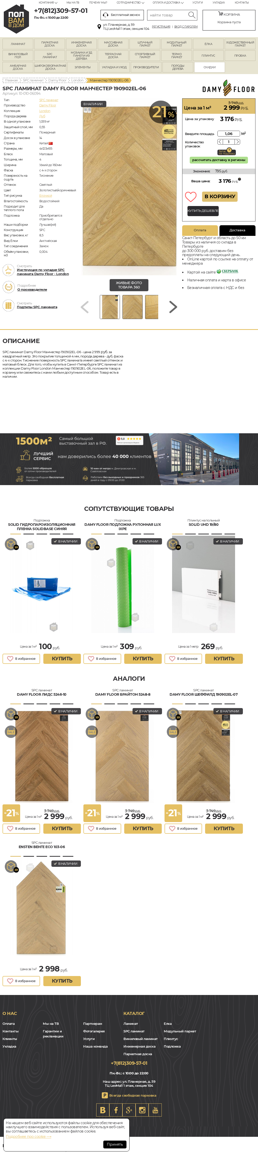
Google (129, 1110)
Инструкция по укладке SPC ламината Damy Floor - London (43, 272)
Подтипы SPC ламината (37, 307)
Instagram (142, 1110)
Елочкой (45, 195)
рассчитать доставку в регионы (218, 160)
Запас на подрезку (227, 152)
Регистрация (161, 26)
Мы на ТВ (73, 2)
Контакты (242, 2)
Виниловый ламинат (140, 1039)
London (77, 80)
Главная (11, 80)
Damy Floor (57, 80)
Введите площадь (199, 134)
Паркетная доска (137, 1054)
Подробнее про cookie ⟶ (28, 1136)
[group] (129, 186)
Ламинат (130, 1024)
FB (115, 1110)
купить (62, 659)
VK (102, 1110)
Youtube (155, 1110)
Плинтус (171, 1039)
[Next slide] (173, 307)
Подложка (172, 1046)
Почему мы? (98, 2)
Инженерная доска (139, 1046)
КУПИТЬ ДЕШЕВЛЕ (203, 211)
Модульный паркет (180, 1031)
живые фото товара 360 (129, 285)
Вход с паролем (186, 26)
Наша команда (95, 1046)
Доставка (237, 230)
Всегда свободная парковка (132, 1095)
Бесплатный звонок (125, 15)
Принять (115, 1144)
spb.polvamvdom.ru (16, 19)
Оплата (200, 230)
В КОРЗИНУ (220, 196)
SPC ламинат (33, 80)
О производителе (32, 289)
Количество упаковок (194, 144)
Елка (168, 1024)
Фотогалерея (94, 1031)
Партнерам (92, 1024)
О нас (10, 1013)
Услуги (197, 2)
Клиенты (10, 1039)
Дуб (42, 116)
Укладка (219, 2)
